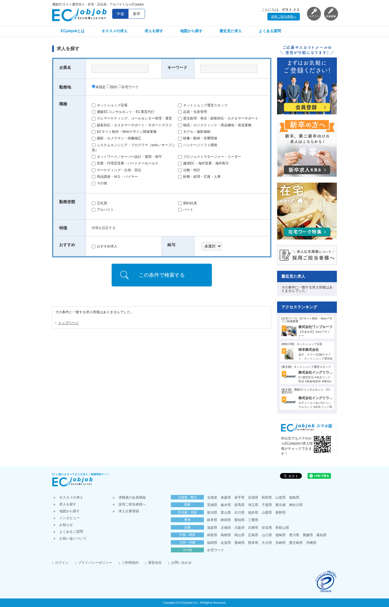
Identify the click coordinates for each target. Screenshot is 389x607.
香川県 (294, 535)
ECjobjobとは (73, 31)
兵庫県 (253, 528)
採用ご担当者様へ (283, 16)
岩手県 (239, 497)
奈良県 (267, 528)
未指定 (100, 87)
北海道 (212, 497)
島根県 (226, 535)
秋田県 (267, 497)
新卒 (136, 14)
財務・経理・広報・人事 (202, 177)
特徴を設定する (104, 228)
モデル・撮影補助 (196, 132)
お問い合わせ (181, 563)
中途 (120, 14)
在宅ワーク (130, 87)
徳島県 (280, 535)
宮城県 (253, 497)
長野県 (280, 513)
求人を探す (154, 31)
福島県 (294, 497)
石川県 (239, 513)
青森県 (226, 497)
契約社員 (190, 203)
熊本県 (253, 543)
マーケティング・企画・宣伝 (119, 170)
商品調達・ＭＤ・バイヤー (117, 177)
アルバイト (105, 210)
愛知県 (239, 520)
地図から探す (191, 31)
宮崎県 (280, 543)
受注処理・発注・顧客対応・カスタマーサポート (220, 118)
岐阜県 (212, 520)
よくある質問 (270, 31)
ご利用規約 (130, 563)
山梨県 (267, 513)
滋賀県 (212, 528)
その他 (102, 183)
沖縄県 (311, 543)
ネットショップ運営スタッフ (205, 105)
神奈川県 (296, 505)
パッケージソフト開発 (200, 145)
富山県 (226, 513)
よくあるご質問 (71, 532)
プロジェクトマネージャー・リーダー (212, 157)
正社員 (102, 203)
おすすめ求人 (107, 246)
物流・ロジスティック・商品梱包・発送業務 (217, 125)
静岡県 (226, 520)
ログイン (62, 563)
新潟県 (212, 513)
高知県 (321, 535)
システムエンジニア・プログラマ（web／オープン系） (133, 147)
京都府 (226, 528)
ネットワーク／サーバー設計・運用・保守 (129, 157)
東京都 (280, 505)
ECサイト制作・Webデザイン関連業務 (127, 132)
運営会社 (155, 563)
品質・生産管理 (195, 112)
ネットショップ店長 (112, 105)
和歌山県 (282, 528)
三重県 (253, 520)
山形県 (280, 497)
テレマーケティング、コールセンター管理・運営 (134, 118)
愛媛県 (308, 535)
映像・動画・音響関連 (200, 138)
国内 (113, 87)
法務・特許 (191, 170)
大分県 (267, 543)
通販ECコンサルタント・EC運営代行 (125, 112)
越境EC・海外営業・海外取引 (206, 163)
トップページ (68, 323)
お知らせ (66, 525)
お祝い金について (73, 538)
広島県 (253, 535)
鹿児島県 (296, 543)
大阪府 (239, 528)
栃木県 (226, 505)
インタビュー (69, 518)
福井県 (253, 513)
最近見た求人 (231, 31)
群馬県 (239, 505)
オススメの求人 (115, 31)
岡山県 (239, 535)
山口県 (267, 535)
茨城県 (212, 505)
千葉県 (267, 505)
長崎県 (239, 543)
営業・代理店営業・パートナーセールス (127, 163)
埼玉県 (253, 505)
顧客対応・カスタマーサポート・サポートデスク (134, 125)
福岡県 (212, 543)
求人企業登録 (128, 511)
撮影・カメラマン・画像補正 (119, 138)
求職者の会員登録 (132, 497)
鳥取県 (212, 535)
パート (188, 210)
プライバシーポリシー (95, 563)
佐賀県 (226, 543)
